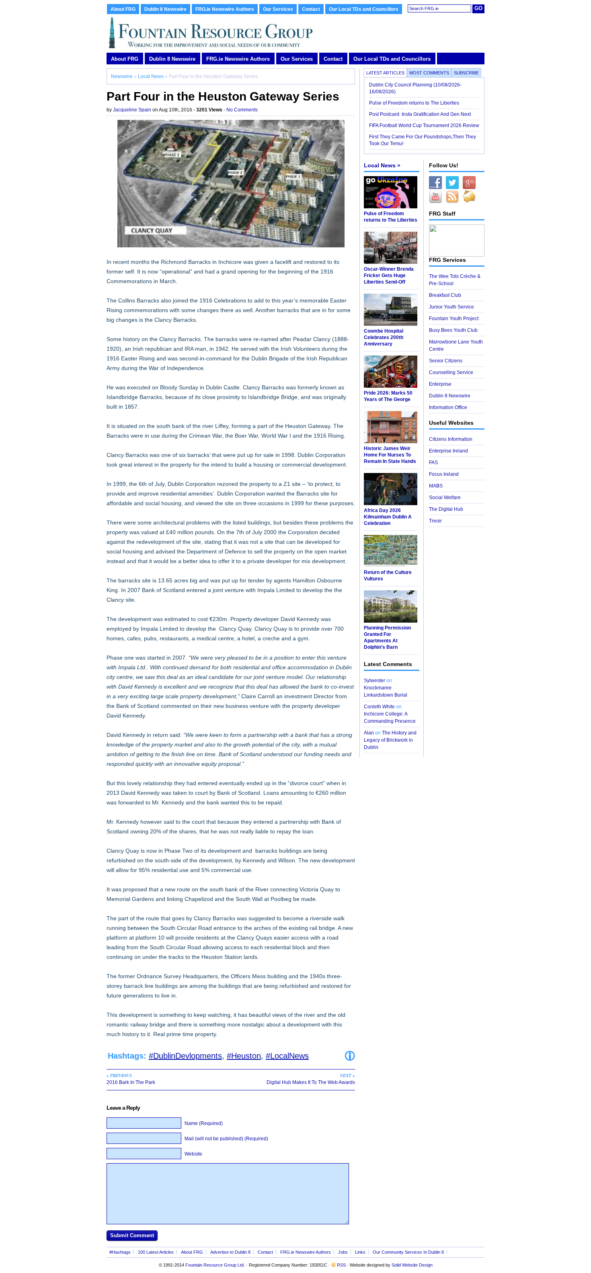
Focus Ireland (444, 474)
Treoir (435, 521)
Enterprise (440, 384)
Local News (151, 76)
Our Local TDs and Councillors (363, 9)
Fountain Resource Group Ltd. (215, 1265)
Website (193, 1154)
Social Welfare (445, 497)
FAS (433, 462)
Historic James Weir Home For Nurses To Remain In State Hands (390, 455)
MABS (436, 486)
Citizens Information (450, 439)
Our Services (278, 9)
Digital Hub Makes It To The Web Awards (311, 1078)
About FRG (123, 9)
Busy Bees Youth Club (453, 330)
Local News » (382, 165)
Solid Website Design (412, 1265)
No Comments (242, 110)
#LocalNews (287, 1055)
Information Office (448, 407)
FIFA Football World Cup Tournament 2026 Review (424, 125)
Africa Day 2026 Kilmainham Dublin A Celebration (388, 517)
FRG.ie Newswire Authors (224, 9)
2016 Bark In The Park (131, 1078)
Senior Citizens (445, 361)
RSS (341, 1265)
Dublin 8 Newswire (165, 9)
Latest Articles (385, 72)
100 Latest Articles (156, 1252)
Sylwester (374, 680)
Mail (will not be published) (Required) (226, 1138)
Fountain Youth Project (453, 318)
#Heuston (244, 1055)
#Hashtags (120, 1252)
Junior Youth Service (451, 307)
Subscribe (466, 72)
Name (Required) (204, 1123)
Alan (369, 733)
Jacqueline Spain (132, 110)
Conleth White (379, 707)
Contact (311, 9)
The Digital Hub (446, 509)
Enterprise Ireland (448, 451)
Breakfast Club (445, 295)
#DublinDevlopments (185, 1055)
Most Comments (429, 72)
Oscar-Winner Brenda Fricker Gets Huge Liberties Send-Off (389, 275)
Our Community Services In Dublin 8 (408, 1252)
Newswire (122, 76)
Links (360, 1252)
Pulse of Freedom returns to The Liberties (414, 103)
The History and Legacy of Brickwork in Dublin (390, 740)
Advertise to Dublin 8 (230, 1252)
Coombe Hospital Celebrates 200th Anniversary (383, 337)
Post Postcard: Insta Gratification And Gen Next (420, 114)
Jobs (343, 1252)
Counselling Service (451, 372)
